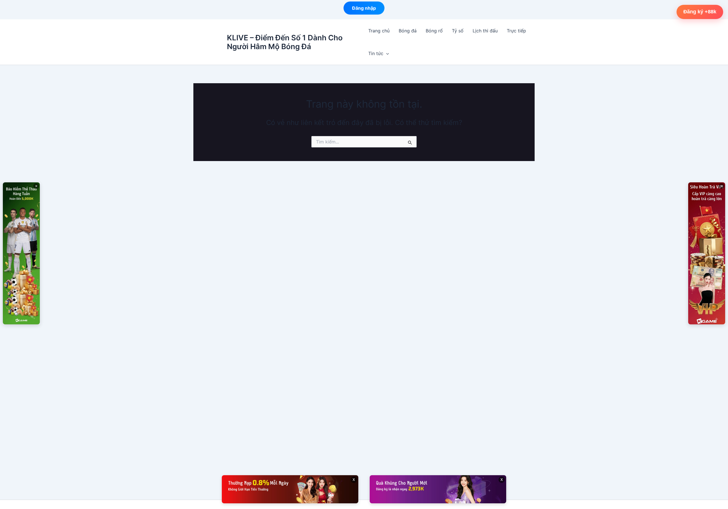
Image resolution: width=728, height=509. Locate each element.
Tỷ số (458, 31)
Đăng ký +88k (699, 11)
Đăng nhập (364, 9)
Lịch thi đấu (485, 31)
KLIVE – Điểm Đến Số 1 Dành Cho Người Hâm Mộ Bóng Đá (285, 42)
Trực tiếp (516, 31)
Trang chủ (379, 31)
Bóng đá (408, 31)
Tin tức (375, 53)
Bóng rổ (434, 31)
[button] (386, 53)
